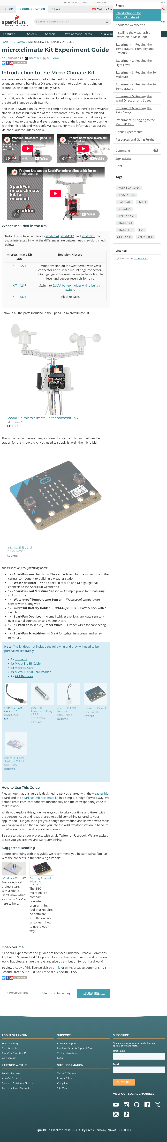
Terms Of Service (66, 1073)
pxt (142, 230)
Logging (124, 209)
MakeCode (126, 216)
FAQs (60, 1057)
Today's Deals (106, 9)
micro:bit (21, 659)
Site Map (62, 1088)
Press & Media (9, 1048)
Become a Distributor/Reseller (18, 1083)
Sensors (50, 33)
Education (126, 195)
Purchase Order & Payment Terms (75, 1048)
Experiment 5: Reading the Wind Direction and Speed (134, 98)
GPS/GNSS (30, 33)
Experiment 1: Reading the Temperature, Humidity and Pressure (135, 48)
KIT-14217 (67, 236)
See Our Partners (11, 1073)
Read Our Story (10, 1043)
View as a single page (56, 993)
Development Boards (78, 33)
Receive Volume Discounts (16, 1088)
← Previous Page (17, 992)
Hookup (124, 202)
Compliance (63, 1083)
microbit (124, 223)
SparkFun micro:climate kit (40, 798)
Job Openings (9, 1057)
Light (141, 202)
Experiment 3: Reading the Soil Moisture (137, 74)
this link (54, 968)
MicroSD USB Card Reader (33, 672)
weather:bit (100, 793)
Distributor (99, 2)
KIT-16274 (52, 236)
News (56, 8)
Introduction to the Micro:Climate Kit (128, 15)
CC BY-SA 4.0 (141, 258)
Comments (136, 150)
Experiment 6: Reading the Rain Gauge (134, 110)
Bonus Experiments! (129, 132)
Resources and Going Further (136, 139)
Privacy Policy (64, 1078)
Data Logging (128, 188)
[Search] (107, 22)
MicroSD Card (24, 668)
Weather (145, 237)
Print (119, 166)
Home (5, 41)
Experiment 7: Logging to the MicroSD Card (135, 122)
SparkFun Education (13, 1053)
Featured (12, 33)
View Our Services (11, 1078)
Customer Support (67, 1043)
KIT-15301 (88, 236)
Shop (9, 8)
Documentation (32, 8)
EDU (84, 2)
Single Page (123, 158)
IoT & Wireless (109, 33)
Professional (69, 2)
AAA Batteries (24, 676)
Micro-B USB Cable (28, 663)
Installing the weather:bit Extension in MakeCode (133, 35)
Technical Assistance (68, 1053)
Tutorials (18, 41)
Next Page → (93, 993)
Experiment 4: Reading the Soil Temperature (137, 86)
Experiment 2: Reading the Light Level (134, 63)
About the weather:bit (130, 25)
